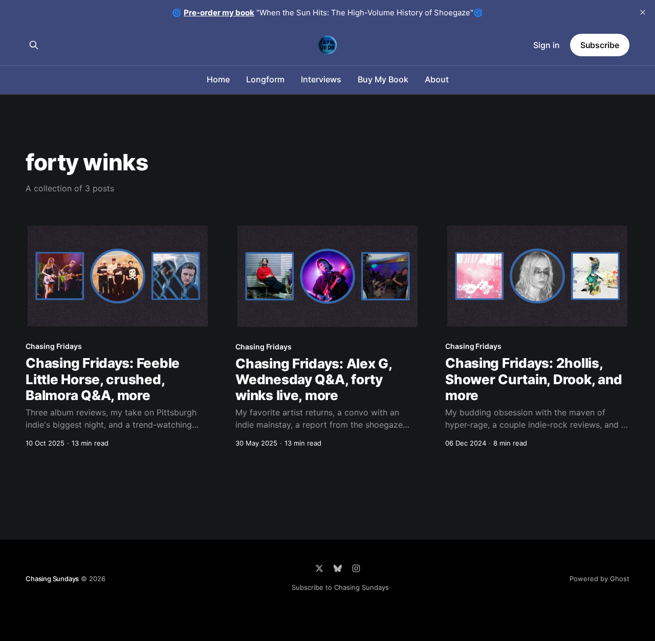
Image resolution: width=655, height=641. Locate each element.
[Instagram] (356, 568)
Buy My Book (383, 79)
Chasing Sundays (52, 578)
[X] (319, 568)
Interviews (321, 79)
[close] (643, 12)
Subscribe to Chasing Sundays (340, 587)
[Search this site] (34, 45)
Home (218, 79)
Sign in (546, 45)
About (437, 79)
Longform (265, 79)
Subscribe (599, 45)
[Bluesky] (338, 568)
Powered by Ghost (599, 578)
